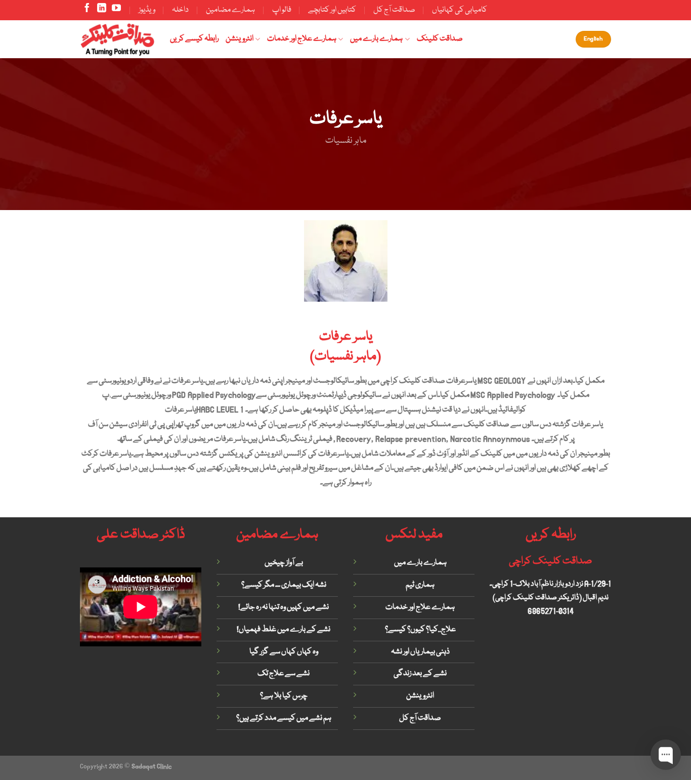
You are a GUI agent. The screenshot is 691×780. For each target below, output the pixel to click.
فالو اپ (281, 10)
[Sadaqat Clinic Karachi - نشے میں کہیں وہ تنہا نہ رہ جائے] (117, 39)
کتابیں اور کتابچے (332, 10)
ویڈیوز (147, 10)
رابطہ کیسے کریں (194, 39)
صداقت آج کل (394, 10)
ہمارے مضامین (230, 10)
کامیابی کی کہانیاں (459, 10)
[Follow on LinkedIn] (101, 10)
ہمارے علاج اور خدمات (301, 39)
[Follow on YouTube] (116, 10)
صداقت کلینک (440, 39)
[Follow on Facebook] (87, 10)
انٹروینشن (239, 39)
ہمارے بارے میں (376, 39)
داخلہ (180, 10)
